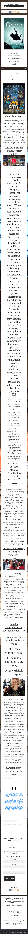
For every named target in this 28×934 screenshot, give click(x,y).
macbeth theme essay (14, 548)
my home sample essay (14, 4)
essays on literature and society (8, 69)
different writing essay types (20, 73)
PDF (14, 394)
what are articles (22, 75)
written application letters (12, 73)
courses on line (14, 829)
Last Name (14, 870)
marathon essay (13, 767)
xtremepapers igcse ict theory (15, 921)
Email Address (14, 859)
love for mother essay (14, 630)
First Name (14, 864)
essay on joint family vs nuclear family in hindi (12, 75)
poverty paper (12, 147)
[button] (7, 6)
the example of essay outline (14, 150)
